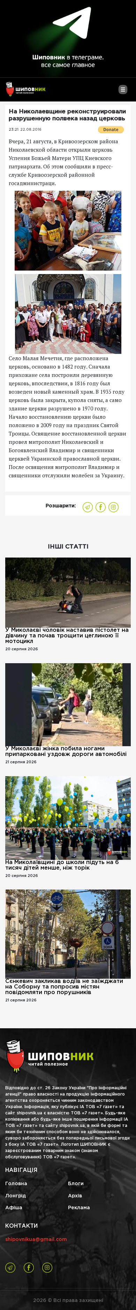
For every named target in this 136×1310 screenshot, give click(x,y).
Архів (75, 1196)
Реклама (79, 1208)
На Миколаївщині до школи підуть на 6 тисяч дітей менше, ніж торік (62, 865)
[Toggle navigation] (123, 92)
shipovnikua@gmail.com (36, 1239)
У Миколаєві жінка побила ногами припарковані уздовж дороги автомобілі (66, 751)
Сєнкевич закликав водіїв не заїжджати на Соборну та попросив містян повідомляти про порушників (64, 987)
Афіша (13, 1208)
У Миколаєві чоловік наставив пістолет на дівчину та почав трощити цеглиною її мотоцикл (67, 636)
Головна (16, 1184)
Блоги (76, 1184)
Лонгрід (15, 1196)
